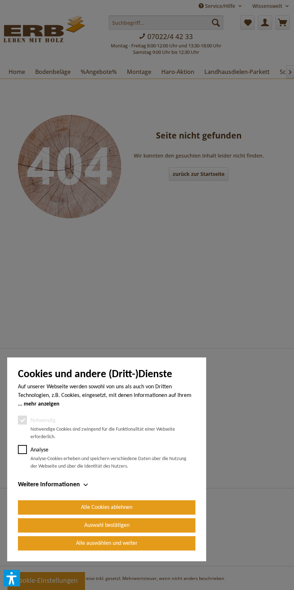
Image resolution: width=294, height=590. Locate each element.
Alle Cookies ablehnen (106, 507)
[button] (12, 578)
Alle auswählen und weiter (107, 543)
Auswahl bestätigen (106, 525)
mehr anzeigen (42, 404)
